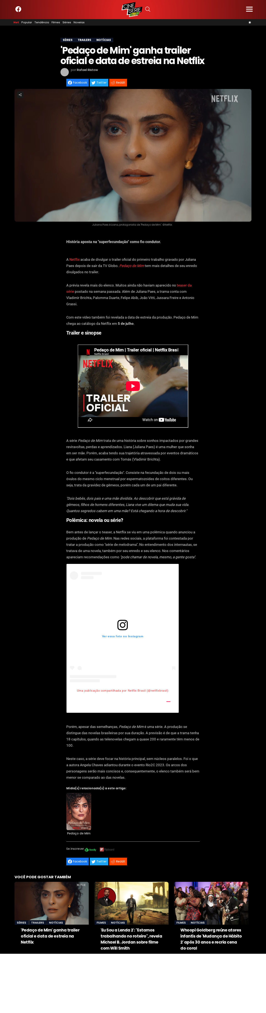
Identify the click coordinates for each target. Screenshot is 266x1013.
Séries (67, 22)
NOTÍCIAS (103, 40)
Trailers (38, 923)
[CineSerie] (132, 9)
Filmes (56, 22)
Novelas (79, 22)
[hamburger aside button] (249, 10)
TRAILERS (84, 40)
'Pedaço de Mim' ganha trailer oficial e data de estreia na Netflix (50, 936)
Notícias (56, 923)
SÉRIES (68, 40)
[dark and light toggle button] (250, 22)
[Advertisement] (124, 983)
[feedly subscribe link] (90, 850)
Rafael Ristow (87, 70)
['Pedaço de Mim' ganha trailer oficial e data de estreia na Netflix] (52, 903)
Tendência (41, 22)
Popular (26, 22)
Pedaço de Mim (131, 266)
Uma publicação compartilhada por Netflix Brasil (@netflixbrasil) (122, 690)
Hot (16, 22)
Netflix (74, 259)
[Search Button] (147, 10)
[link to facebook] (18, 11)
